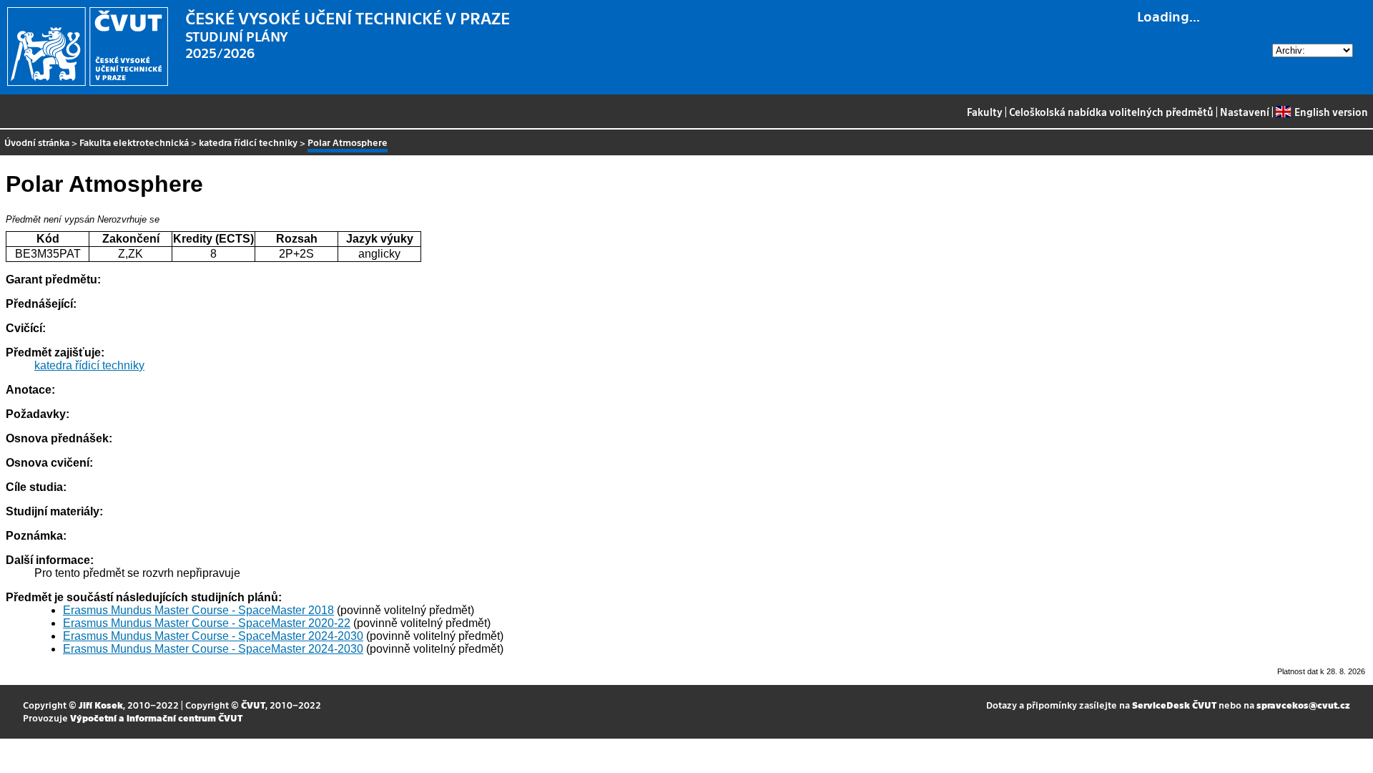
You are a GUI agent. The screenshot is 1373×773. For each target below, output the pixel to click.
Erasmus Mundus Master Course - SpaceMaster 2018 (198, 610)
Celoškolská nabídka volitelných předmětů (1111, 111)
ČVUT (253, 704)
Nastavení (1244, 111)
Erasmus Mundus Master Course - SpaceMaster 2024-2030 (213, 636)
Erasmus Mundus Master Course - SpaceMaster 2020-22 (206, 623)
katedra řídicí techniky (248, 142)
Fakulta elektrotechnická (134, 142)
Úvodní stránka (36, 142)
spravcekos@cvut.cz (1303, 704)
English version (1330, 111)
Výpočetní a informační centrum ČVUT (156, 717)
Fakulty (985, 111)
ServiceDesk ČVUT (1174, 704)
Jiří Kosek (101, 704)
